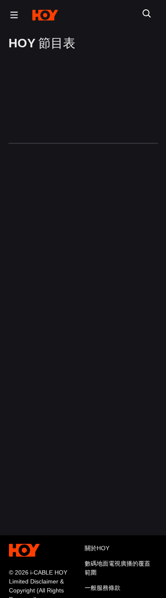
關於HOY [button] (97, 548)
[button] (12, 15)
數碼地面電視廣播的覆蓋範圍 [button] (117, 568)
